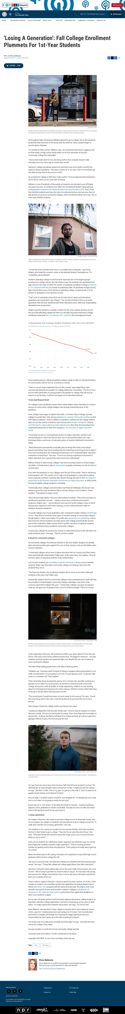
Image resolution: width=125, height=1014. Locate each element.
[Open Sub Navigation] (7, 20)
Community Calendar (86, 20)
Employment (48, 988)
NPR (36, 945)
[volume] (10, 14)
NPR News (45, 945)
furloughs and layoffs (78, 422)
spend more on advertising (78, 518)
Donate (118, 5)
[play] (4, 14)
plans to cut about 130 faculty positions (75, 417)
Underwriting (70, 20)
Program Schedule (18, 20)
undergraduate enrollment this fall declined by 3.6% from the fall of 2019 (56, 190)
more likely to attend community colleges (65, 562)
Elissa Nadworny (15, 56)
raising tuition (60, 465)
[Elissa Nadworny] (32, 965)
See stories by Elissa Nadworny (52, 968)
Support (59, 20)
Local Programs (34, 20)
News (4, 20)
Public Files (72, 992)
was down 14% (39, 887)
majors (44, 425)
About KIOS (47, 20)
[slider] (13, 14)
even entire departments (60, 425)
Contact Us (101, 20)
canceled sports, (34, 425)
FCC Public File (73, 988)
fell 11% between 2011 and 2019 (58, 315)
